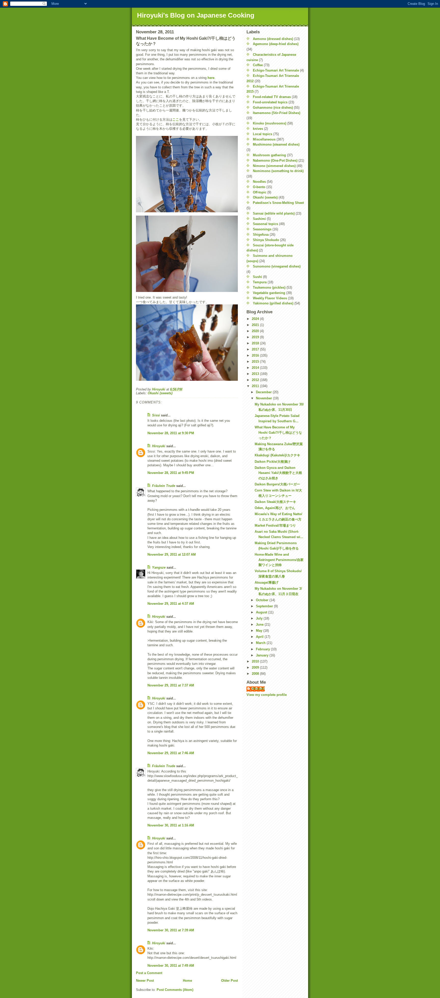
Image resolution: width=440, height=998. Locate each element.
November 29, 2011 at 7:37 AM (170, 685)
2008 (256, 674)
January (262, 655)
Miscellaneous (264, 139)
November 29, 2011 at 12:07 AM (171, 554)
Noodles (259, 182)
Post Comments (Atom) (175, 990)
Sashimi (259, 219)
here (211, 78)
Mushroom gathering (269, 155)
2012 (256, 380)
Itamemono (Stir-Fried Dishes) (276, 113)
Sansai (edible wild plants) (274, 213)
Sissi (156, 415)
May (259, 630)
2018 (256, 343)
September (265, 606)
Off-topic (259, 192)
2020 (256, 331)
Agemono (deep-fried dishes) (275, 44)
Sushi (257, 277)
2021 (256, 325)
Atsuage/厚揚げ (266, 582)
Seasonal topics (265, 224)
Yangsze (159, 567)
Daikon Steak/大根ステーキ (275, 502)
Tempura (260, 282)
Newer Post (145, 980)
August (262, 612)
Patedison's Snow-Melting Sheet (278, 203)
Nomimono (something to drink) (278, 171)
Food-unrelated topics (270, 102)
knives (258, 129)
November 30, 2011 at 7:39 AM (170, 930)
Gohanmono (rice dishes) (273, 107)
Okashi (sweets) (160, 393)
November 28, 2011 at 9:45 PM (170, 473)
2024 (256, 319)
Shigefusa (261, 234)
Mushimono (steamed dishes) (276, 144)
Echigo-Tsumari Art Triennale (276, 70)
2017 (256, 349)
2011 (256, 386)
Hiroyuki (158, 446)
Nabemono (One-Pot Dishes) (275, 160)
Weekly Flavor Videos (270, 298)
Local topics (262, 134)
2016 (256, 355)
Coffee (258, 65)
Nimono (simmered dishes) (274, 166)
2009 (256, 667)
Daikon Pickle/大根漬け (273, 461)
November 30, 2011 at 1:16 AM (170, 825)
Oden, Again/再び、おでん (275, 508)
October (262, 600)
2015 (256, 361)
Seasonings (262, 229)
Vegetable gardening (269, 293)
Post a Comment (149, 973)
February (263, 649)
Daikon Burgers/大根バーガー (277, 484)
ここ (175, 119)
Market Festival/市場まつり (275, 525)
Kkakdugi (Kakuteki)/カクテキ (277, 455)
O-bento (259, 187)
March (261, 643)
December (264, 392)
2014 (256, 368)
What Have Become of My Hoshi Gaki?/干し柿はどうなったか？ (278, 432)
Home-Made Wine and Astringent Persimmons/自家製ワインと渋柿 (279, 560)
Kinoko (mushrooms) (269, 123)
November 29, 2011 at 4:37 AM (170, 604)
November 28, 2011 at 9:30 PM (170, 433)
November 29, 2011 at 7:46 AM (170, 753)
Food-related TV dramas (272, 97)
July (260, 618)
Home (187, 980)
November (264, 398)
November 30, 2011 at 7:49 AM (170, 965)
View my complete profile (266, 695)
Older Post (229, 980)
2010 (256, 661)
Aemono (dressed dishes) (273, 39)
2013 (256, 374)
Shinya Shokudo (266, 240)
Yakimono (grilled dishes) (273, 303)
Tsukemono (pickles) (269, 287)
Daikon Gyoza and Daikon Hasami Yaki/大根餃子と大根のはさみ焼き (278, 473)
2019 (256, 337)
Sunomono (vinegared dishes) (276, 266)
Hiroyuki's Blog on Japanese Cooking (195, 15)
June (260, 624)
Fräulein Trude (163, 486)
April (260, 637)
